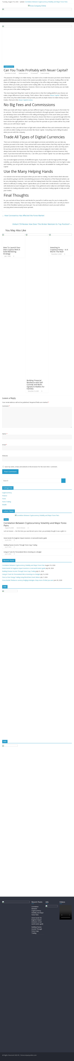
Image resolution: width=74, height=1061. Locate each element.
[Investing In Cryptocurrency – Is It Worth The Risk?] (60, 235)
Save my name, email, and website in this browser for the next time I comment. (31, 467)
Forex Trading (6, 502)
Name (4, 434)
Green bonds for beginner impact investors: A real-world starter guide (25, 538)
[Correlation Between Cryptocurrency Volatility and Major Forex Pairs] (37, 515)
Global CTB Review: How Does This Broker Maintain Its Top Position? (42, 224)
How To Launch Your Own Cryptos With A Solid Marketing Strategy (11, 250)
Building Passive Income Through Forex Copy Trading (20, 545)
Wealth (4, 505)
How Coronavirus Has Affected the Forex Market (23, 215)
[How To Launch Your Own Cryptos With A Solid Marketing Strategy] (13, 235)
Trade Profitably (44, 73)
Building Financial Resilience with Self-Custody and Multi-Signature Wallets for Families (35, 384)
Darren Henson (21, 528)
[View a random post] (70, 20)
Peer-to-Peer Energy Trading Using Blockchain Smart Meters (21, 577)
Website (5, 456)
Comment (6, 406)
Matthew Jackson (23, 73)
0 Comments (34, 73)
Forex (4, 499)
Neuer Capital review (26, 100)
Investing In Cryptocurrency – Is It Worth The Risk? (59, 249)
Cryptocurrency (9, 66)
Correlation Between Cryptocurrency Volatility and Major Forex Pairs (46, 2)
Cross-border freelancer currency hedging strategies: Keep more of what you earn (27, 580)
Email (4, 445)
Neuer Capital (54, 95)
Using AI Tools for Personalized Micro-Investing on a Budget (22, 552)
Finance (4, 496)
